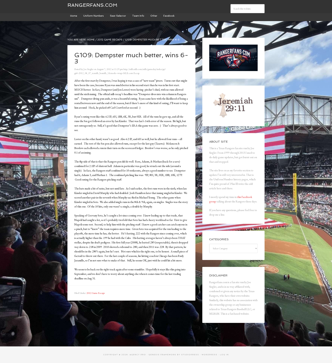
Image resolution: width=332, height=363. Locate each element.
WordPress (209, 355)
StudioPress (190, 355)
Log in (224, 355)
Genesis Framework (162, 355)
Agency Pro (138, 355)
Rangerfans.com (92, 5)
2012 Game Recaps (95, 293)
